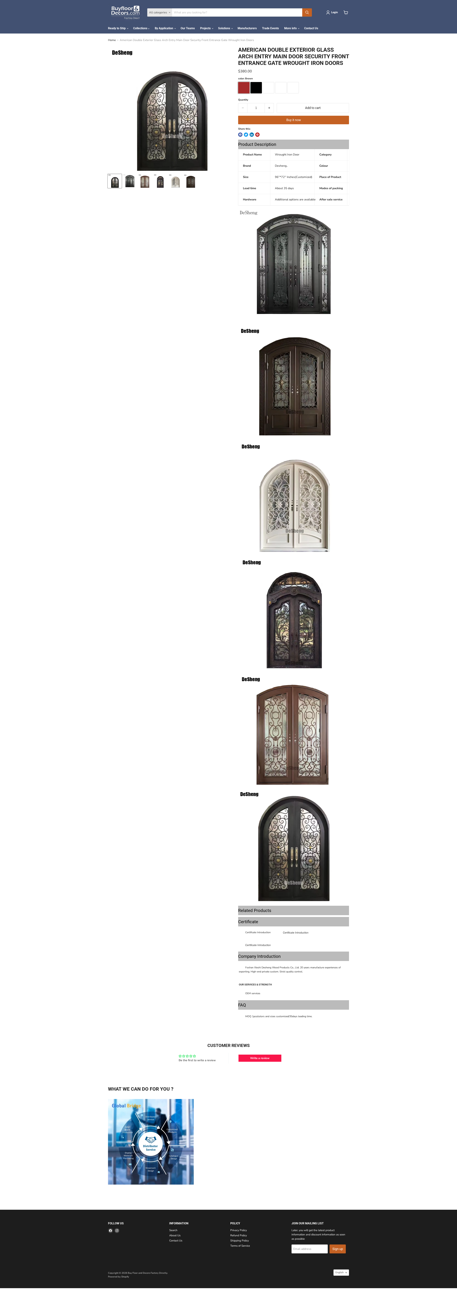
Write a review (260, 1058)
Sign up (337, 1249)
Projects (205, 28)
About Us (174, 1235)
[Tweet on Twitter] (246, 134)
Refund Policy (238, 1235)
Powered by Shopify (118, 1276)
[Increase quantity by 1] (269, 108)
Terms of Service (240, 1246)
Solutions (224, 28)
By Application (164, 28)
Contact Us (311, 28)
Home (112, 40)
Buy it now (293, 120)
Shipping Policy (239, 1240)
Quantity (243, 99)
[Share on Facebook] (240, 134)
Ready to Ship (117, 28)
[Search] (307, 12)
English (339, 1272)
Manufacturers (247, 28)
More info (290, 28)
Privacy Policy (238, 1230)
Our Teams (188, 28)
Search (173, 1230)
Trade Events (270, 28)
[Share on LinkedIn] (252, 134)
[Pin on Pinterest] (257, 134)
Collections (140, 28)
